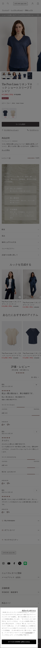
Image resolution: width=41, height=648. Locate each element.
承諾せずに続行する (29, 611)
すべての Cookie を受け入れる (19, 642)
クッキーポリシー (17, 630)
